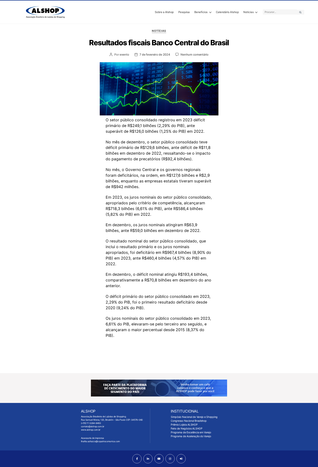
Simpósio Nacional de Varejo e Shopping (194, 416)
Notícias (159, 31)
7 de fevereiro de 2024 (154, 54)
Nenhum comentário (194, 54)
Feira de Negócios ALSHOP (186, 428)
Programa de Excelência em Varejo (191, 432)
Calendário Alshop (227, 12)
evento (124, 54)
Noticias (248, 12)
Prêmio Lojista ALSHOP (184, 424)
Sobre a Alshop (164, 12)
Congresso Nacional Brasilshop (188, 420)
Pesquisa (184, 12)
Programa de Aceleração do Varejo (191, 436)
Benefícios (201, 12)
